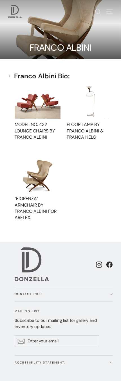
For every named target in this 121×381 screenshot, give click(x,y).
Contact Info (28, 294)
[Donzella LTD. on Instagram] (99, 264)
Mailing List (27, 311)
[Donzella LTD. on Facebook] (109, 264)
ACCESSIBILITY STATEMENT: (40, 362)
